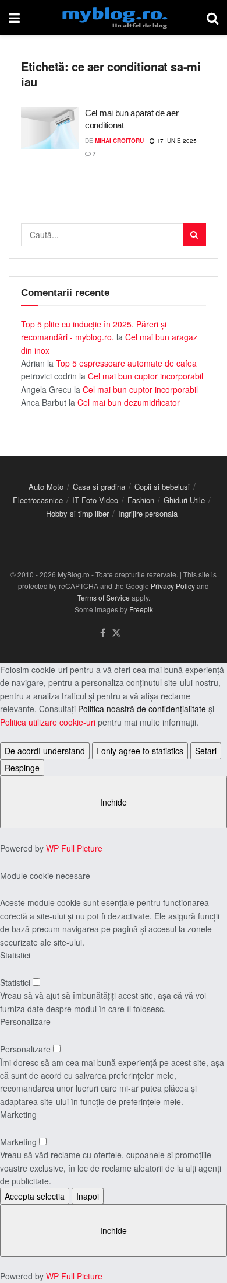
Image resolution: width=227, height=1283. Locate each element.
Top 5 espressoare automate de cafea (126, 363)
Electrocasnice (38, 499)
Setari (206, 750)
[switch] (36, 982)
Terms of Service (103, 597)
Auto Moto (46, 486)
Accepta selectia (35, 1196)
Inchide (113, 802)
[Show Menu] (14, 17)
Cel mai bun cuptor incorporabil (145, 376)
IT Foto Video (95, 499)
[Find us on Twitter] (116, 633)
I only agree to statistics (140, 750)
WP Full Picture (74, 848)
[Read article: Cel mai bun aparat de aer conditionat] (50, 128)
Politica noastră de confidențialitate (142, 708)
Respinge (22, 767)
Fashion (140, 499)
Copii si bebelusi (162, 486)
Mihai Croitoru (119, 141)
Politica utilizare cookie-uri (47, 722)
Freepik (141, 609)
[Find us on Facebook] (102, 633)
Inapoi (87, 1196)
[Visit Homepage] (113, 17)
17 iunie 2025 (176, 141)
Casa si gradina (99, 486)
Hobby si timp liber (77, 513)
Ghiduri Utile (184, 499)
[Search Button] (212, 17)
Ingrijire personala (148, 513)
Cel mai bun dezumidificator (128, 402)
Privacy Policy (173, 586)
